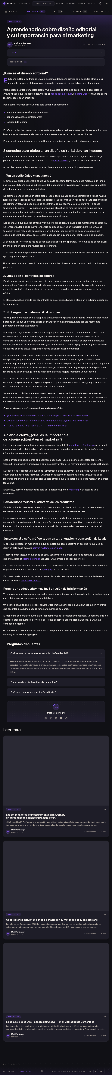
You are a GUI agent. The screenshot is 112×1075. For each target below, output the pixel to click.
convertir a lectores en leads (47, 547)
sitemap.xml (16, 1065)
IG (90, 1071)
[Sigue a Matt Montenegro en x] (56, 718)
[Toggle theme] (107, 3)
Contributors (64, 1071)
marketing (74, 489)
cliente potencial (31, 558)
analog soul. (17, 1071)
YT (101, 1071)
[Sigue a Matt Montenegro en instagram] (51, 718)
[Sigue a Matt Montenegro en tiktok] (66, 718)
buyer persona (60, 160)
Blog (54, 1071)
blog (70, 93)
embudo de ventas (31, 580)
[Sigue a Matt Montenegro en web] (46, 718)
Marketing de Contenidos (81, 445)
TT (106, 1071)
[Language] (100, 3)
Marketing (14, 21)
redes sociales (59, 93)
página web (81, 93)
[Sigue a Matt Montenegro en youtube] (61, 718)
